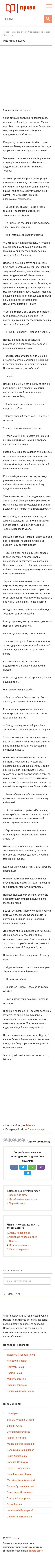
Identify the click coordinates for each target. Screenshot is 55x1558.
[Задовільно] (14, 1140)
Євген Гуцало (14, 1425)
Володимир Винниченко (20, 1450)
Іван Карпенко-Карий (19, 1474)
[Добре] (19, 1140)
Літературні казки (17, 1360)
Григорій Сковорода (18, 1498)
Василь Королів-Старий (20, 1419)
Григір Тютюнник (16, 1437)
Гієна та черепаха (19, 1249)
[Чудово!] (23, 1140)
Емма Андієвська (17, 1456)
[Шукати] (48, 19)
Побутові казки (15, 1367)
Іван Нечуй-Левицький (20, 1510)
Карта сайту (36, 1551)
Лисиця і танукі (36, 1129)
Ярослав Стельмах (17, 1462)
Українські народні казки (21, 1354)
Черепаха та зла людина (23, 1236)
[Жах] (5, 1140)
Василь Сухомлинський (20, 1486)
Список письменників (19, 1516)
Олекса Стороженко (18, 1468)
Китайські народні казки (23, 1199)
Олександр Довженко (19, 1492)
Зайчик (13, 1241)
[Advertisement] (27, 77)
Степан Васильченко (18, 1431)
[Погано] (10, 1140)
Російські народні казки (20, 1391)
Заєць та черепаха (19, 1232)
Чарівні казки (17, 1203)
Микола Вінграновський (21, 1443)
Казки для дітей (18, 1195)
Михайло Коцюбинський (21, 1480)
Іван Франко (14, 1413)
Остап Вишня (14, 1504)
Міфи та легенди (16, 1379)
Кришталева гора (19, 1245)
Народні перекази (17, 1385)
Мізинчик (31, 1125)
